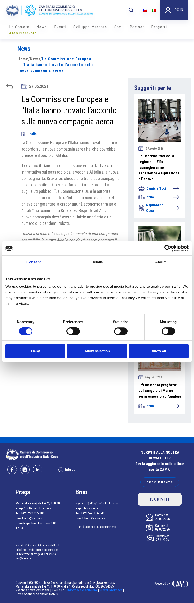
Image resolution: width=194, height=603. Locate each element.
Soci (118, 26)
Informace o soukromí (82, 590)
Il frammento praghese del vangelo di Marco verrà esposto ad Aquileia (159, 390)
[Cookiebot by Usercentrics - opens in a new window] (168, 248)
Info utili (71, 469)
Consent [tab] (33, 262)
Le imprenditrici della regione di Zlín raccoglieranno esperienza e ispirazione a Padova (159, 167)
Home (23, 59)
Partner (137, 26)
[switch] (73, 331)
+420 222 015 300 (32, 513)
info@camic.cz (34, 518)
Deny (35, 351)
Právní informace (111, 590)
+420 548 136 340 (93, 513)
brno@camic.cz (95, 518)
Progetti (159, 26)
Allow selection (97, 351)
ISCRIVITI (160, 499)
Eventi (60, 26)
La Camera (19, 26)
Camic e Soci (156, 188)
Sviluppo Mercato (90, 26)
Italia (33, 134)
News (41, 26)
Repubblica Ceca (154, 208)
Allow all (159, 351)
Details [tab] (97, 262)
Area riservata (23, 33)
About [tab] (160, 262)
